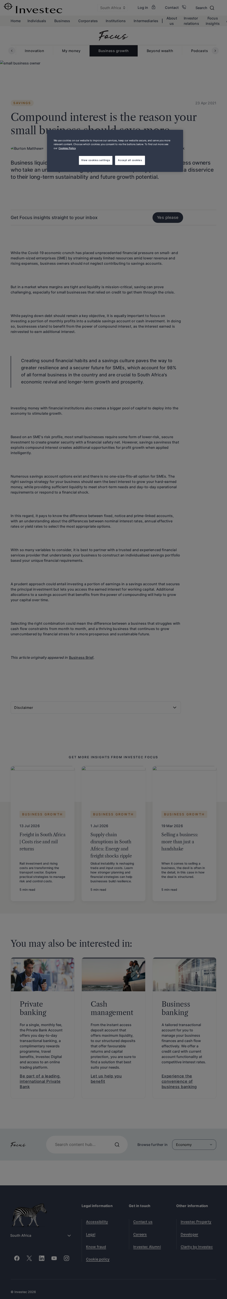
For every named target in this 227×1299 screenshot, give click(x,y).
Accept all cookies (130, 160)
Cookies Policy (67, 148)
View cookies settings (95, 160)
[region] (115, 151)
